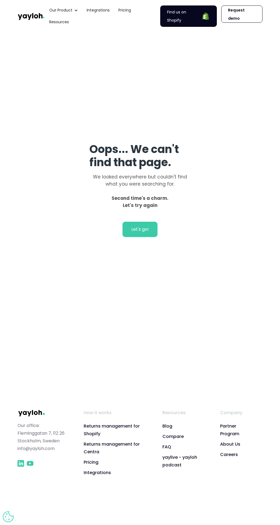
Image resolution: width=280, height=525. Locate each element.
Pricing (124, 10)
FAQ (166, 447)
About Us (230, 444)
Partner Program (229, 430)
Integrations (98, 10)
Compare (173, 436)
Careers (229, 454)
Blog (167, 426)
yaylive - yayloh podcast (179, 461)
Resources (59, 22)
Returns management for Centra (112, 448)
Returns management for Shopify (112, 430)
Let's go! (140, 229)
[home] (31, 16)
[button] (63, 10)
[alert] (8, 516)
